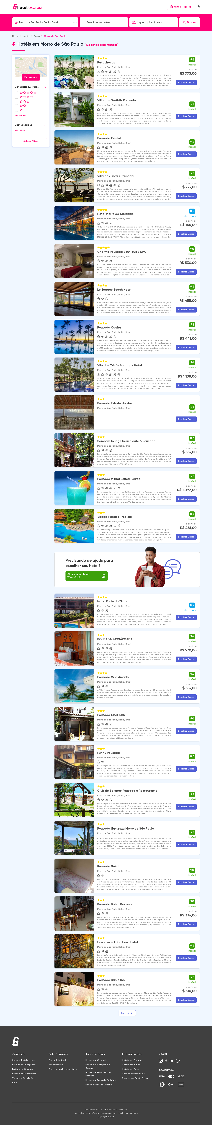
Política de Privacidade (24, 1074)
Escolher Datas (186, 82)
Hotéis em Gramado (96, 1060)
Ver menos (20, 115)
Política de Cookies (22, 1069)
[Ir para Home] (27, 7)
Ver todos (20, 130)
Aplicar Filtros (30, 141)
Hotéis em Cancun (132, 1060)
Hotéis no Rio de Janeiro (99, 1085)
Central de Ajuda (58, 1060)
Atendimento (56, 1065)
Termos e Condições (23, 1078)
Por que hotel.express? (24, 1065)
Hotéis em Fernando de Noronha (98, 1074)
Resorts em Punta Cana (135, 1078)
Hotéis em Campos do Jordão (98, 1066)
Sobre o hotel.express (23, 1060)
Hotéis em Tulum (131, 1065)
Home (15, 36)
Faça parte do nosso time (63, 1069)
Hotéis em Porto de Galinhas (101, 1080)
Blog (14, 1083)
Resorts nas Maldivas (133, 1074)
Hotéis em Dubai (131, 1069)
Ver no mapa (31, 77)
